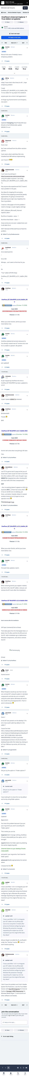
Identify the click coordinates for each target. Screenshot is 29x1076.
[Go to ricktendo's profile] (2, 377)
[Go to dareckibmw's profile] (2, 467)
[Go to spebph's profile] (2, 883)
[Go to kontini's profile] (2, 27)
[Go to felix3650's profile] (2, 910)
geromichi (8, 713)
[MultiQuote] (2, 61)
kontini (6, 26)
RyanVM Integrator (14, 989)
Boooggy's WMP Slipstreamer (14, 991)
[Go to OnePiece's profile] (2, 289)
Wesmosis (8, 140)
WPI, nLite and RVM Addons (16, 28)
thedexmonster (9, 169)
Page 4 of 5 (13, 42)
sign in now (11, 1015)
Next (23, 42)
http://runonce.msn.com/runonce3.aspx (12, 176)
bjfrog (7, 78)
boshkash (8, 247)
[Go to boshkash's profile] (2, 248)
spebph (7, 882)
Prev (6, 42)
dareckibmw (8, 467)
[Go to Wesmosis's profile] (2, 141)
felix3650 (7, 910)
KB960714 (13, 399)
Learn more (3, 3)
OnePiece (8, 288)
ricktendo (8, 376)
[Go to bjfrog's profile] (2, 78)
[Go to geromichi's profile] (2, 713)
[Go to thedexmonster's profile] (2, 170)
